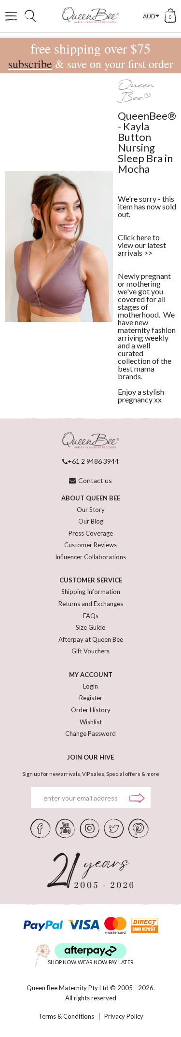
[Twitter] (114, 827)
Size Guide (90, 627)
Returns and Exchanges (90, 604)
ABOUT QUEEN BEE (90, 498)
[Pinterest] (138, 827)
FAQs (90, 616)
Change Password (90, 733)
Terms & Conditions (66, 1016)
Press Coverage (91, 533)
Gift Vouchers (90, 651)
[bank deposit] (144, 925)
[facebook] (40, 827)
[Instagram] (89, 827)
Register (90, 698)
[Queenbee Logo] (91, 440)
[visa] (83, 925)
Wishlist (91, 722)
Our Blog (90, 521)
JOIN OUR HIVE (90, 757)
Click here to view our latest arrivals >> (142, 245)
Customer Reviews (90, 545)
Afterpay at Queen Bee (90, 639)
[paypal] (43, 925)
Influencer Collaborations (90, 557)
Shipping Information (90, 591)
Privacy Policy (123, 1016)
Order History (91, 710)
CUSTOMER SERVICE (90, 580)
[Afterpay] (90, 950)
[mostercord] (115, 925)
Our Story (91, 509)
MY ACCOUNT (90, 674)
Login (90, 686)
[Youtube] (65, 827)
